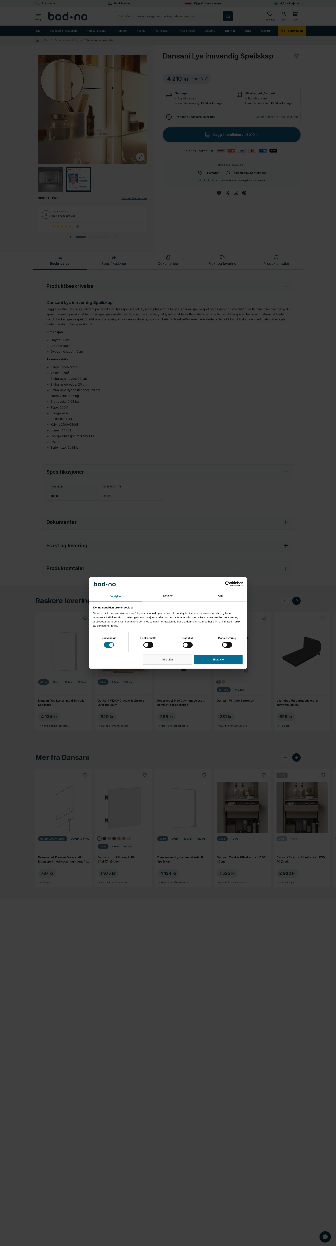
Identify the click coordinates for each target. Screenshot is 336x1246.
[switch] (148, 645)
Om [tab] (220, 595)
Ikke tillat (167, 659)
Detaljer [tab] (168, 595)
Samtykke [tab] (116, 596)
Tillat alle (218, 659)
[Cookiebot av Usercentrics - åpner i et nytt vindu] (227, 584)
